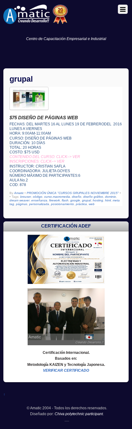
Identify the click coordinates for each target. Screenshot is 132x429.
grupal (86, 200)
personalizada (39, 204)
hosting (98, 200)
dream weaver (19, 200)
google (75, 200)
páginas (21, 204)
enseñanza (39, 200)
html (108, 200)
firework (54, 200)
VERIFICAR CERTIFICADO (66, 370)
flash (65, 200)
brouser (25, 196)
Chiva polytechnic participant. (79, 414)
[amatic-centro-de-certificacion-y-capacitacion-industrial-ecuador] (35, 21)
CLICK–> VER (52, 161)
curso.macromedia (57, 196)
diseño (76, 196)
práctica (81, 204)
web (92, 204)
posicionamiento (62, 204)
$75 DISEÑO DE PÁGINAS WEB (44, 117)
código (37, 196)
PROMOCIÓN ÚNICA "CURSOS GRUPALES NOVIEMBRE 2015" (73, 193)
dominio (110, 196)
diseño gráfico (93, 196)
